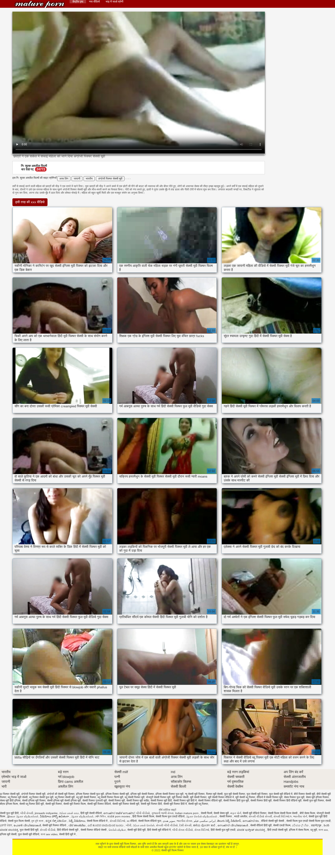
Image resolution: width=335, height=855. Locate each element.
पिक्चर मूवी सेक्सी (214, 793)
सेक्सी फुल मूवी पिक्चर (313, 800)
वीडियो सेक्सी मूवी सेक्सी (273, 820)
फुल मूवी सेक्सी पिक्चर (234, 793)
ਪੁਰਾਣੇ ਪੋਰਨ (6, 825)
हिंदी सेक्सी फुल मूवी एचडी (223, 829)
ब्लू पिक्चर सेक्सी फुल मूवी (41, 797)
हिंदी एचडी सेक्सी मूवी (277, 829)
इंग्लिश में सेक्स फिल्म (299, 829)
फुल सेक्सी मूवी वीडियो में (280, 793)
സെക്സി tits (251, 820)
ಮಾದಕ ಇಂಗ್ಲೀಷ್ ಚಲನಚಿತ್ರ (251, 829)
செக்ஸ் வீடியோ (117, 829)
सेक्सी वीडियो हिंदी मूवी (261, 825)
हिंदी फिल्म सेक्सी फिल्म (143, 816)
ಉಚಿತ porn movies (119, 816)
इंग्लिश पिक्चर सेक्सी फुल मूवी (90, 793)
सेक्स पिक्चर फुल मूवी (294, 797)
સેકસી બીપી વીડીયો (167, 825)
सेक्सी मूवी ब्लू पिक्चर (198, 803)
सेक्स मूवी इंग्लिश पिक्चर (317, 797)
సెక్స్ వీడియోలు (77, 820)
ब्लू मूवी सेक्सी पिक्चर (86, 797)
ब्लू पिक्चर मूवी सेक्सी (18, 797)
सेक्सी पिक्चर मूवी (116, 800)
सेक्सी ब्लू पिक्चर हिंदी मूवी (31, 803)
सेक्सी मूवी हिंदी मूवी (136, 829)
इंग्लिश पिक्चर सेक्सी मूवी (117, 793)
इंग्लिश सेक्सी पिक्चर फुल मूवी (169, 793)
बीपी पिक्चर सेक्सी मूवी (304, 793)
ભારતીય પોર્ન (300, 816)
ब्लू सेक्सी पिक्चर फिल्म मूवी (110, 797)
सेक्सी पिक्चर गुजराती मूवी (94, 800)
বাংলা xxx (323, 829)
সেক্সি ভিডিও (100, 816)
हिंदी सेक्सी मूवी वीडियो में (159, 829)
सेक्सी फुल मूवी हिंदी (9, 813)
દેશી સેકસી (185, 825)
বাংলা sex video (49, 834)
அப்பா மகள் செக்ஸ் (144, 825)
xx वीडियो (132, 820)
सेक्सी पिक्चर (226, 816)
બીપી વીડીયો (143, 813)
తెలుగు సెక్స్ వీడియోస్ (229, 820)
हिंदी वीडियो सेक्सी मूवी (68, 829)
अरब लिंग (63, 178)
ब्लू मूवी (313, 829)
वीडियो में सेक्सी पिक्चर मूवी (269, 797)
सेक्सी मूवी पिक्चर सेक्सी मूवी (125, 803)
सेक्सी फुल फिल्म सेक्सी (19, 820)
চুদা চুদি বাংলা (37, 820)
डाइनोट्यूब (316, 825)
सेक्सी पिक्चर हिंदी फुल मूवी (236, 800)
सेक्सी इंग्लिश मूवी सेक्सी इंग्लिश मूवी (64, 800)
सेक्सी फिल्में (206, 813)
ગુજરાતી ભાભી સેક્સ (162, 813)
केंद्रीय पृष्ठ (78, 1)
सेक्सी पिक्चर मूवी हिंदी (161, 800)
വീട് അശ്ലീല (77, 825)
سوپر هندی (169, 820)
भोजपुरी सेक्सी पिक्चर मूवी (158, 797)
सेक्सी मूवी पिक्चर (53, 803)
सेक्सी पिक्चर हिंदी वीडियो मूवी (287, 800)
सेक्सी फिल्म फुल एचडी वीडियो (170, 816)
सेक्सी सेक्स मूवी (221, 813)
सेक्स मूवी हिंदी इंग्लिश (10, 800)
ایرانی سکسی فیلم (205, 820)
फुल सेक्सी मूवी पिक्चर (257, 793)
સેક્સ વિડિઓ (201, 829)
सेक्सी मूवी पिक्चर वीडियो (99, 803)
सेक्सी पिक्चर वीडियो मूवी (210, 800)
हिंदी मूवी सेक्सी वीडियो (91, 813)
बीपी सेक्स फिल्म (307, 813)
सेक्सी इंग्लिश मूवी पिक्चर (34, 800)
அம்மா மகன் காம (69, 813)
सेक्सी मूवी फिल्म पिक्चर (39, 4)
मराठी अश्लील (240, 816)
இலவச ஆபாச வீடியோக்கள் (22, 816)
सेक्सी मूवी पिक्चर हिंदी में (175, 803)
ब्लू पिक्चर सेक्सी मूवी (65, 797)
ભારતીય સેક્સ (184, 820)
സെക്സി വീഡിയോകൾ (233, 825)
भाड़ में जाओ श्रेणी (114, 1)
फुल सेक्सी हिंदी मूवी (29, 829)
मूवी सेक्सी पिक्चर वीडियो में (221, 797)
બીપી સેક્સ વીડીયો (182, 829)
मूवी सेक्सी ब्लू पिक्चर (245, 797)
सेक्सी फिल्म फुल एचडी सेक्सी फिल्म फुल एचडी (308, 820)
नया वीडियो (94, 1)
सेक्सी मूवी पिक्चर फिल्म (74, 803)
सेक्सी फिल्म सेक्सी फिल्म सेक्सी (283, 813)
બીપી (128, 825)
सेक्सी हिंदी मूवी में (67, 834)
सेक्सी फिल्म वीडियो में (97, 820)
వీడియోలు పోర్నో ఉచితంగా (55, 816)
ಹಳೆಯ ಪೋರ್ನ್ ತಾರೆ (204, 825)
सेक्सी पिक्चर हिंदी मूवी (261, 800)
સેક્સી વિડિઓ (117, 820)
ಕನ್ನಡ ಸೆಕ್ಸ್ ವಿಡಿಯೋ (56, 820)
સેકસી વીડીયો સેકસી (260, 816)
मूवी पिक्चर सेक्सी (180, 797)
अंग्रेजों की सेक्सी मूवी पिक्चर (60, 793)
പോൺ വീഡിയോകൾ (27, 825)
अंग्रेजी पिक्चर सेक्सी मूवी (110, 178)
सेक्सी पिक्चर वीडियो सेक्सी (94, 829)
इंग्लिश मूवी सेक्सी (8, 834)
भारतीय (89, 178)
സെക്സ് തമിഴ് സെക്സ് (118, 813)
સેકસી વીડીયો (47, 829)
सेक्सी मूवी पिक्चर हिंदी (151, 803)
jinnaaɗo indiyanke (46, 813)
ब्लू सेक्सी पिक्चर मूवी (134, 797)
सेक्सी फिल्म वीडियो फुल (149, 820)
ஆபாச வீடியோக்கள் (82, 816)
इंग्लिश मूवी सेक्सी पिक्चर (142, 793)
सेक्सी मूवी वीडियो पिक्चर (254, 813)
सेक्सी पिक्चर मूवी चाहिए (137, 800)
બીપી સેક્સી (26, 813)
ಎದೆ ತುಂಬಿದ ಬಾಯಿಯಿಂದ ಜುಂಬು (106, 825)
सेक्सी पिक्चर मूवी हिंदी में (185, 800)
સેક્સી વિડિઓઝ (283, 816)
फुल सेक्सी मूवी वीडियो (28, 834)
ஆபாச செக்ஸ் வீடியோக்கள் (202, 816)
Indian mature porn (187, 813)
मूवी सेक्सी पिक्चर (198, 797)
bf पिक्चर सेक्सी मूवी (10, 793)
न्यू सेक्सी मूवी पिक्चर (195, 793)
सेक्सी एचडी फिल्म (281, 825)
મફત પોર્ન (235, 813)
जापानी (77, 178)
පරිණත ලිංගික (300, 825)
